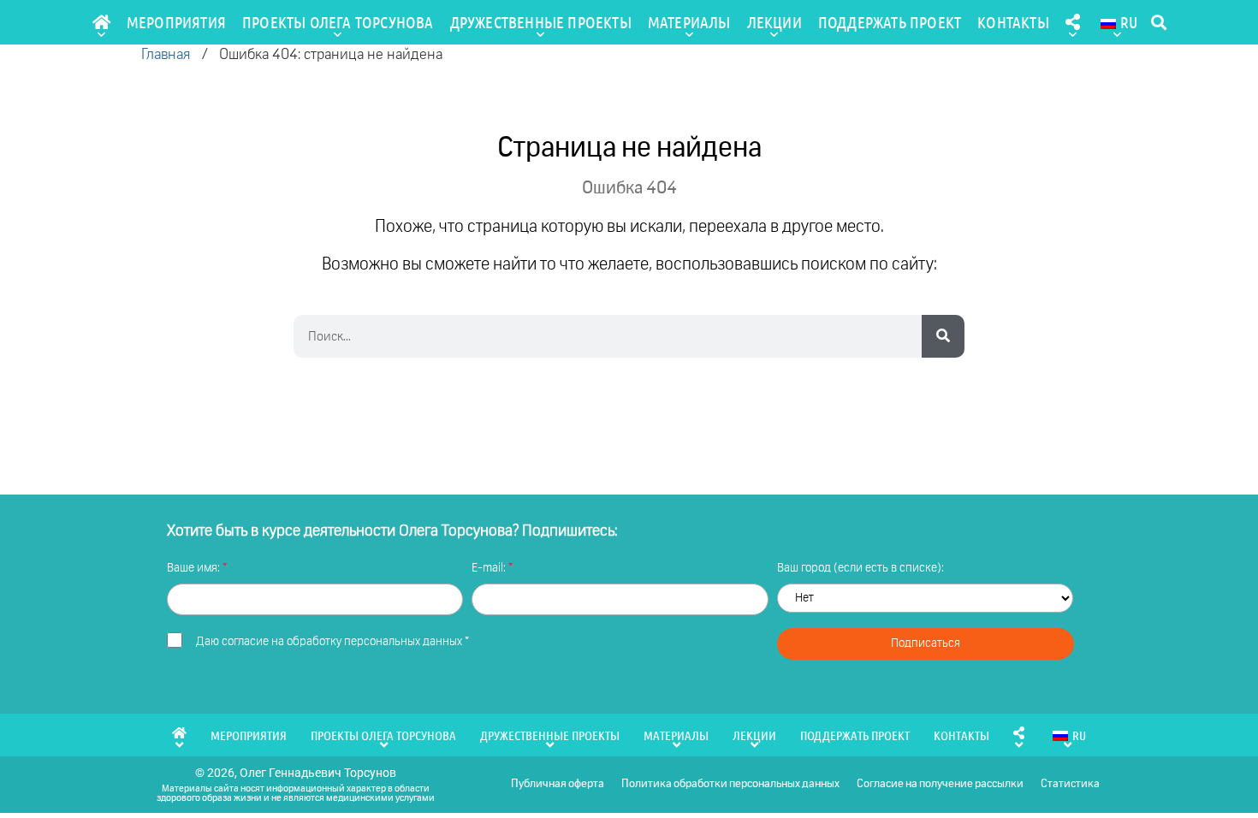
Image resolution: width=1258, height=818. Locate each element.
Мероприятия (176, 22)
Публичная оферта (557, 784)
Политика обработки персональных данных (730, 784)
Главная (165, 55)
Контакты (1013, 22)
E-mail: (490, 568)
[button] (1158, 23)
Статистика (1070, 784)
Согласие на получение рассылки (940, 784)
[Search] (943, 336)
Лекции (774, 22)
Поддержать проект (889, 22)
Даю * (332, 642)
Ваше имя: (195, 568)
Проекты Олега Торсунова (338, 22)
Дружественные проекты (541, 22)
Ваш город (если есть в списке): (860, 568)
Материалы (689, 22)
